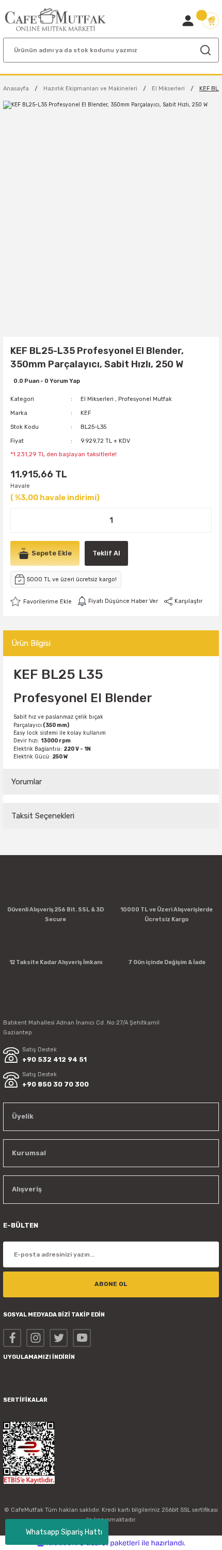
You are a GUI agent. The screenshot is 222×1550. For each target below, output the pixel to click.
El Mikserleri (97, 399)
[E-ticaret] (110, 1543)
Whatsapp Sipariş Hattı (64, 1532)
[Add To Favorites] (41, 601)
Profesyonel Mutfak (145, 399)
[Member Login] (188, 20)
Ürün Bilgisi (31, 643)
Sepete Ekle (51, 553)
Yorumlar (26, 781)
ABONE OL (111, 1284)
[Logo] (55, 20)
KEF (86, 413)
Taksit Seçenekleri (42, 815)
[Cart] (210, 20)
